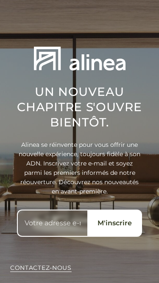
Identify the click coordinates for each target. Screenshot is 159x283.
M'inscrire (115, 223)
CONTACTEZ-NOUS (41, 268)
